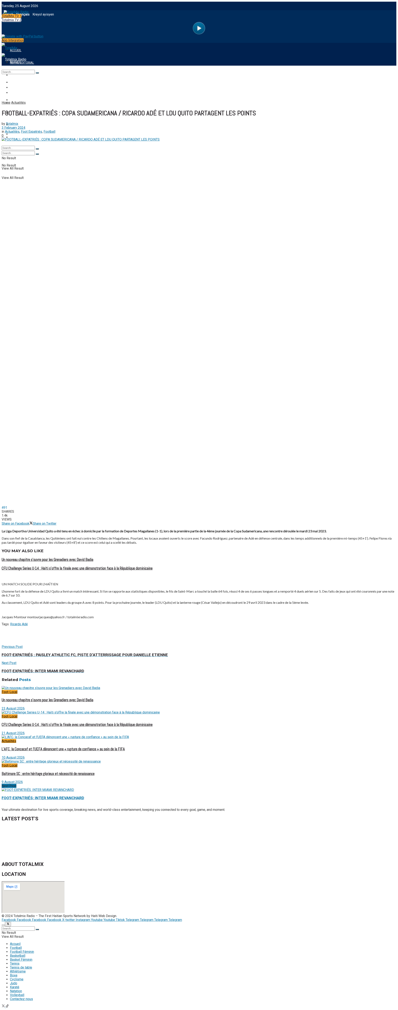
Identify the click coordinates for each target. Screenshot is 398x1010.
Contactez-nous (21, 999)
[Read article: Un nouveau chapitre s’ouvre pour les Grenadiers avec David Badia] (199, 688)
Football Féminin (22, 952)
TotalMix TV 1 (12, 16)
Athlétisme (18, 971)
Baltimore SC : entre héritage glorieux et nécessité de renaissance (48, 773)
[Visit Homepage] (15, 11)
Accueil (15, 944)
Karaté (14, 987)
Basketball (17, 956)
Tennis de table (21, 967)
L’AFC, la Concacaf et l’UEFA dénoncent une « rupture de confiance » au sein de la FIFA (63, 749)
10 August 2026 (13, 757)
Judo (13, 983)
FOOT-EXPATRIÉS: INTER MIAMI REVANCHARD (43, 798)
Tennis (14, 963)
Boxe (13, 975)
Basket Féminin (21, 960)
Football (16, 948)
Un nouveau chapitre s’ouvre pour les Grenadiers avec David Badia (47, 559)
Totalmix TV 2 (11, 20)
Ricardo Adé (19, 624)
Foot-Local (9, 692)
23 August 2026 (13, 708)
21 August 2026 (13, 733)
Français (23, 14)
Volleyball (17, 995)
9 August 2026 (12, 782)
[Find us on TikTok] (7, 1006)
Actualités (9, 741)
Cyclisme (16, 979)
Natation (16, 991)
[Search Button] (37, 154)
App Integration (13, 40)
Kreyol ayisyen (43, 14)
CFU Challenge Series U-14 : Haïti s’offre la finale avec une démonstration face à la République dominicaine (77, 568)
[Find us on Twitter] (4, 1006)
